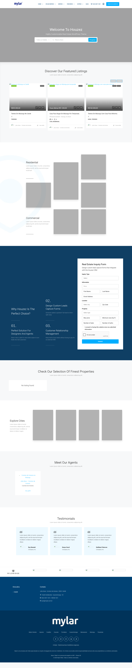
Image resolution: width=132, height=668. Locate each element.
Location (84, 300)
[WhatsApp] (71, 639)
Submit (100, 341)
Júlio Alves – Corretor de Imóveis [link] (23, 125)
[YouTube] (66, 639)
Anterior (113, 81)
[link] (27, 97)
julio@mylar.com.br (47, 601)
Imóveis (60, 4)
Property (84, 309)
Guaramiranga (74, 632)
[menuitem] (96, 4)
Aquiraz (41, 632)
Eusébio (49, 632)
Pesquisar (93, 40)
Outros (79, 4)
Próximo (120, 81)
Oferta (119, 85)
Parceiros (70, 4)
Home (39, 4)
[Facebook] (55, 639)
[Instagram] (61, 639)
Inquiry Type (85, 274)
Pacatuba (100, 632)
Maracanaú (84, 632)
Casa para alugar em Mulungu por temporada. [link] (65, 113)
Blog (87, 4)
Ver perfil (27, 491)
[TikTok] (76, 639)
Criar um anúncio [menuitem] (113, 4)
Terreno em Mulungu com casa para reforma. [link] (103, 113)
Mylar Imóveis (50, 4)
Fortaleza (64, 632)
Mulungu (92, 632)
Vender (42, 85)
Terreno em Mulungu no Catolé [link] (21, 113)
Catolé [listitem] (16, 592)
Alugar (80, 85)
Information (85, 282)
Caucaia (56, 632)
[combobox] (43, 40)
